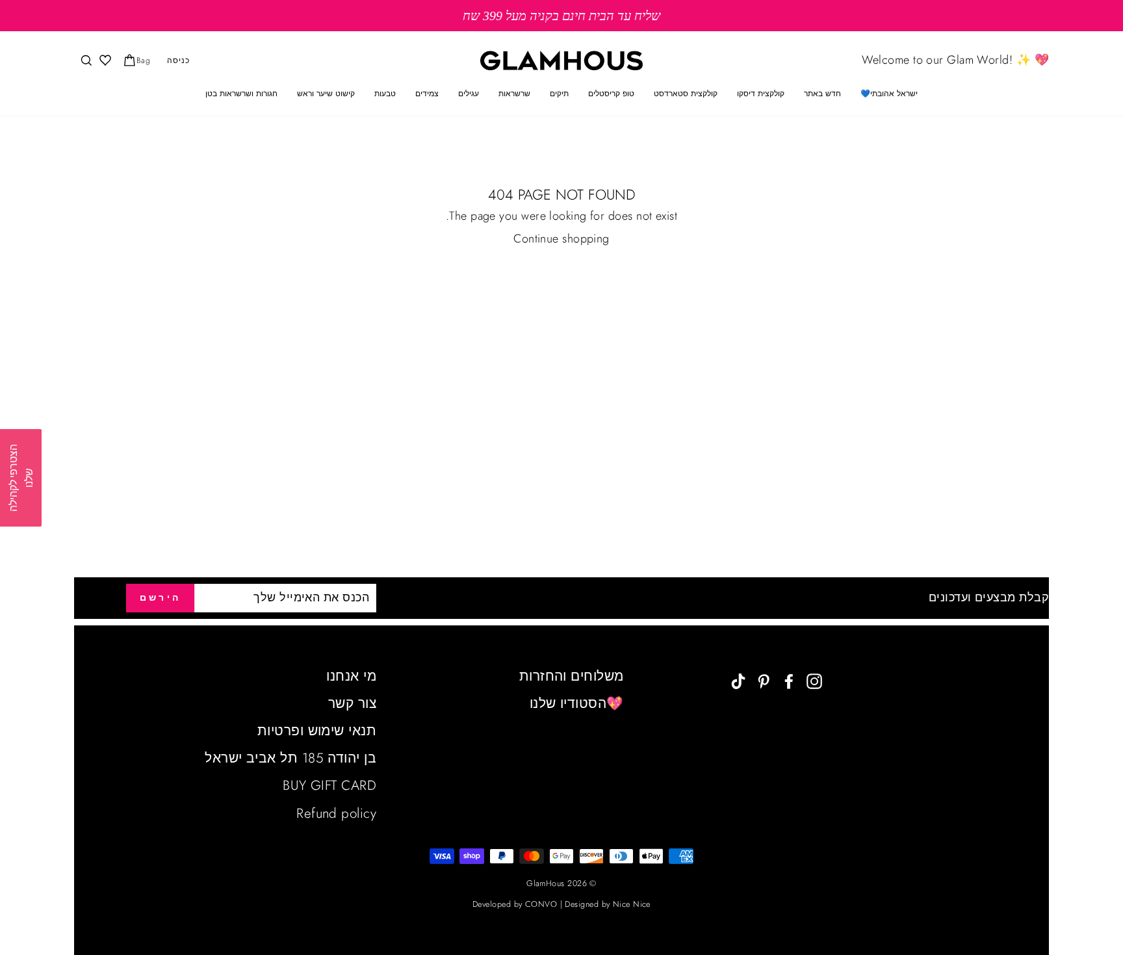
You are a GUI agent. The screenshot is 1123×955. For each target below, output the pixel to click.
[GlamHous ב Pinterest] (763, 680)
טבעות (385, 93)
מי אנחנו (351, 676)
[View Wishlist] (104, 61)
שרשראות (514, 93)
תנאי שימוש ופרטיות (316, 730)
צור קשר (352, 703)
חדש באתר (822, 93)
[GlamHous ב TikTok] (738, 680)
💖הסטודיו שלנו (577, 703)
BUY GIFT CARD (329, 785)
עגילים (468, 93)
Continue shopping (561, 239)
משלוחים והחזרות (571, 676)
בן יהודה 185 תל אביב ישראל (290, 758)
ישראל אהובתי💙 (889, 93)
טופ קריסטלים (611, 93)
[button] (21, 478)
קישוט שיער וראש (326, 93)
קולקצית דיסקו (760, 93)
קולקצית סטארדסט (685, 93)
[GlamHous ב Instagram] (814, 680)
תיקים (559, 93)
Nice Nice (632, 904)
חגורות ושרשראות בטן (241, 93)
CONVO (541, 904)
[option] (561, 16)
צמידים (427, 93)
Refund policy (336, 813)
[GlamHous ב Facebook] (789, 680)
